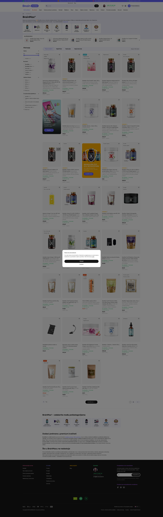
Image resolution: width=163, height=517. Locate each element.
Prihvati (81, 261)
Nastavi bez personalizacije (70, 252)
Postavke (81, 264)
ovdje (93, 256)
